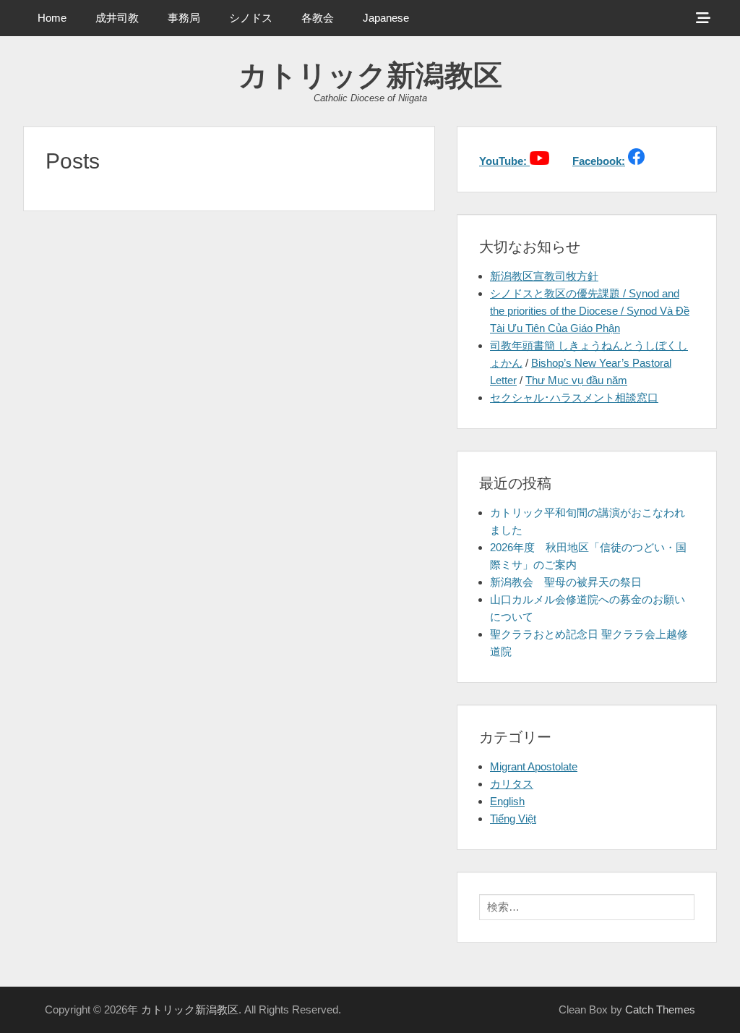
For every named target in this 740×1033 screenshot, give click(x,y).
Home (52, 18)
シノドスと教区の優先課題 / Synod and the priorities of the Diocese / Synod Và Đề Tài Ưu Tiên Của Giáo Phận (589, 310)
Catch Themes (660, 1009)
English (507, 801)
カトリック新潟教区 (370, 75)
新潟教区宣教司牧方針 (544, 276)
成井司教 (117, 18)
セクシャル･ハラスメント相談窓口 (574, 397)
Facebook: (598, 161)
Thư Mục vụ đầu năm (576, 380)
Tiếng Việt (513, 818)
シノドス (250, 18)
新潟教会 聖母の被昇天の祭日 (566, 582)
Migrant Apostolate (533, 766)
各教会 (317, 18)
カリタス (511, 784)
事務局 (184, 18)
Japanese (386, 18)
